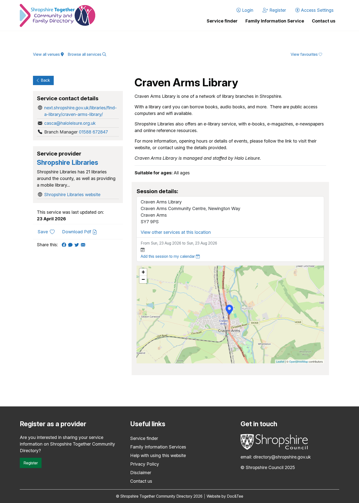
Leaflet (280, 361)
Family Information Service (274, 20)
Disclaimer (140, 472)
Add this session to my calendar (168, 256)
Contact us (323, 20)
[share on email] (84, 244)
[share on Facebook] (65, 244)
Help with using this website (158, 455)
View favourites (305, 54)
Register (30, 462)
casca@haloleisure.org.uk (70, 123)
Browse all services (85, 54)
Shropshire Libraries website (72, 194)
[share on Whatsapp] (71, 244)
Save (48, 231)
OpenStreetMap (298, 361)
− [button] (143, 279)
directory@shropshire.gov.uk (282, 456)
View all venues (47, 54)
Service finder (222, 20)
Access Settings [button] (317, 10)
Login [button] (247, 10)
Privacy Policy (144, 464)
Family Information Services (158, 446)
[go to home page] (57, 15)
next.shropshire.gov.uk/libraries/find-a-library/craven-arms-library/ (80, 111)
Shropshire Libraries (67, 162)
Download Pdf (77, 231)
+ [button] (143, 272)
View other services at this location (176, 232)
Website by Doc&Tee (225, 496)
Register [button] (277, 10)
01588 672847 (93, 131)
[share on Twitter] (77, 244)
